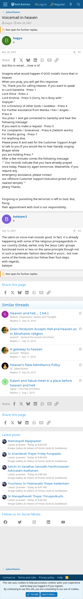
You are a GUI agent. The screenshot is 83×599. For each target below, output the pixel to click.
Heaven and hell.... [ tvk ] (29, 313)
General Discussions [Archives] (37, 337)
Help (60, 577)
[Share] (74, 52)
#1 (79, 52)
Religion (25, 353)
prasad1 (14, 337)
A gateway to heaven (26, 349)
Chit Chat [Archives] (29, 388)
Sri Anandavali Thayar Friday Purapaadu (34, 453)
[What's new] (71, 4)
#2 (79, 230)
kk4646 (14, 317)
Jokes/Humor (21, 368)
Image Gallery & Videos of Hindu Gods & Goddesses (37, 448)
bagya (8, 23)
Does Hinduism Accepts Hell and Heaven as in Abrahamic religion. (43, 331)
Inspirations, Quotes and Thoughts (37, 317)
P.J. (11, 368)
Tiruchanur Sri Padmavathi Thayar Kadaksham (38, 483)
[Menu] (5, 4)
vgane (13, 388)
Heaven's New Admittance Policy (35, 365)
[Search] (78, 4)
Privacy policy (46, 577)
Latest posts (11, 434)
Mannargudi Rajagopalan (24, 441)
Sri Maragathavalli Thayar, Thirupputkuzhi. (36, 496)
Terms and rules (27, 577)
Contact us (9, 577)
